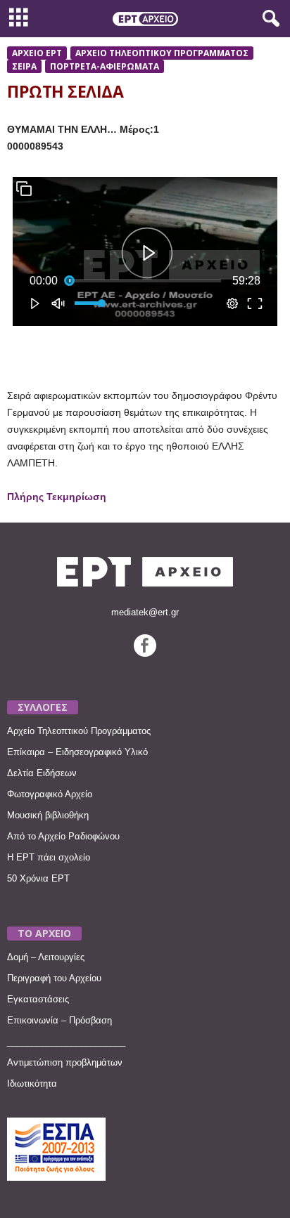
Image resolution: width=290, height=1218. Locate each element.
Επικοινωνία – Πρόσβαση (59, 1020)
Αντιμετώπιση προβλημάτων (64, 1062)
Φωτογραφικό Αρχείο (49, 794)
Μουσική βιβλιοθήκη (48, 815)
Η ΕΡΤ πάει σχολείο (48, 857)
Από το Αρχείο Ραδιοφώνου (63, 836)
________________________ (66, 1041)
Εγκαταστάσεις (38, 999)
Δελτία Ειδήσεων (42, 773)
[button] (268, 19)
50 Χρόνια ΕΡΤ (38, 878)
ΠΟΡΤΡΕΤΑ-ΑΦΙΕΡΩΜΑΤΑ (104, 66)
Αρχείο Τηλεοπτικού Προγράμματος (79, 731)
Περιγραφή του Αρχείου (54, 978)
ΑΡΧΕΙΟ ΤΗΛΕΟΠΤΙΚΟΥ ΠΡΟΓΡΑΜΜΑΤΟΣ (161, 53)
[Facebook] (145, 653)
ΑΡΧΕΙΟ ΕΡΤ (37, 53)
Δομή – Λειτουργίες (45, 957)
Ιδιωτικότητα (32, 1083)
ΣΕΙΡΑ (24, 66)
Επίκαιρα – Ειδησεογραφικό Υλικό (77, 752)
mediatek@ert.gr (145, 612)
